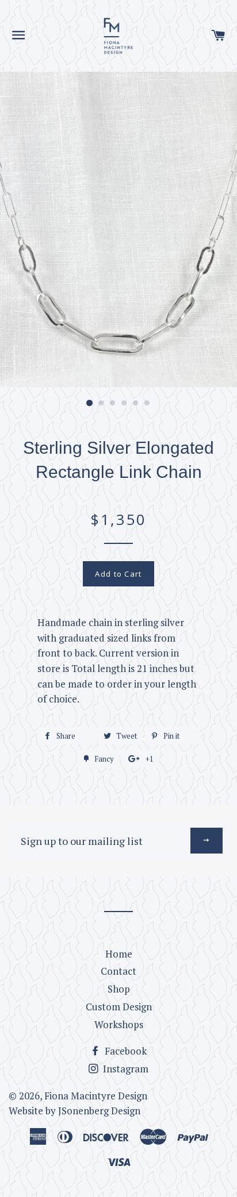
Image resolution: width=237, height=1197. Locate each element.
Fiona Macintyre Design (95, 1095)
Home (118, 953)
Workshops (118, 1024)
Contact (118, 971)
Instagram (124, 1068)
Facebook (124, 1050)
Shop (119, 988)
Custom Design (119, 1006)
